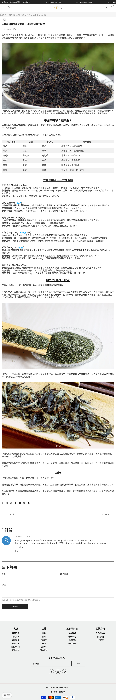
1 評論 (14, 29)
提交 (78, 663)
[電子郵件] (24, 503)
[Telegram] (20, 503)
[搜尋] (9, 7)
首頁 (2, 14)
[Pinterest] (11, 503)
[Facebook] (3, 503)
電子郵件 (64, 574)
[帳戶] (106, 7)
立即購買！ (26, 2)
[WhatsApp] (29, 503)
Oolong (22, 232)
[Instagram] (58, 671)
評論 (4, 584)
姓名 (4, 574)
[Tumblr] (16, 503)
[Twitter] (7, 503)
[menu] (3, 7)
